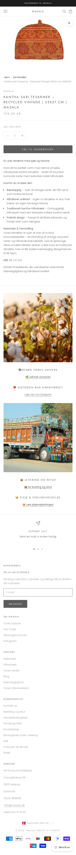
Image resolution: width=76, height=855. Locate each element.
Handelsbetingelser (16, 717)
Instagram (10, 641)
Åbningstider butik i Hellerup (21, 735)
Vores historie (12, 623)
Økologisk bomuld (15, 635)
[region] (38, 532)
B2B (6, 741)
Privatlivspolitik (13, 723)
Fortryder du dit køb (16, 747)
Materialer (10, 659)
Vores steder (12, 670)
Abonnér (15, 604)
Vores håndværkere (16, 688)
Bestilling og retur (14, 712)
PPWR (7, 753)
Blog (6, 676)
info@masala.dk (14, 805)
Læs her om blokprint (38, 394)
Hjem (7, 77)
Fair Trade (10, 629)
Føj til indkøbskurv (38, 149)
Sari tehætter (19, 77)
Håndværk (10, 664)
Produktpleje (11, 729)
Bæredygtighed (14, 682)
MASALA (9, 91)
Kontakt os (10, 705)
